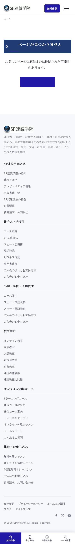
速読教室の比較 (13, 379)
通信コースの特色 (14, 405)
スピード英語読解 (14, 308)
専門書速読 (10, 263)
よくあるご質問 (13, 437)
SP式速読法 (11, 237)
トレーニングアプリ (16, 417)
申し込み (30, 540)
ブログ (7, 509)
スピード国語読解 (14, 302)
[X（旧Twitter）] (63, 515)
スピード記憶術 (13, 244)
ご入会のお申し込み (16, 276)
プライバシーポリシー (30, 503)
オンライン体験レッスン (18, 424)
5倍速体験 (47, 540)
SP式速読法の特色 (15, 199)
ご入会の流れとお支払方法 (20, 270)
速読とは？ (10, 179)
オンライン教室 (13, 340)
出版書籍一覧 (12, 192)
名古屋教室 (10, 360)
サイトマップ (23, 509)
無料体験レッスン (14, 456)
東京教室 (9, 347)
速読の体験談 (12, 373)
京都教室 (9, 366)
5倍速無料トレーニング (18, 469)
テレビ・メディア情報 (17, 186)
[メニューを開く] (66, 8)
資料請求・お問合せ (16, 212)
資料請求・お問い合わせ (18, 482)
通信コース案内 (13, 411)
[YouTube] (69, 515)
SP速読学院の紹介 (15, 173)
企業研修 (9, 205)
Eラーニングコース (15, 398)
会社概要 (9, 503)
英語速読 (9, 250)
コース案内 (10, 231)
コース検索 (65, 540)
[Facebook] (56, 515)
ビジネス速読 (12, 257)
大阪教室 (9, 353)
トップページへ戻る (37, 82)
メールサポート (13, 431)
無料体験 (52, 8)
